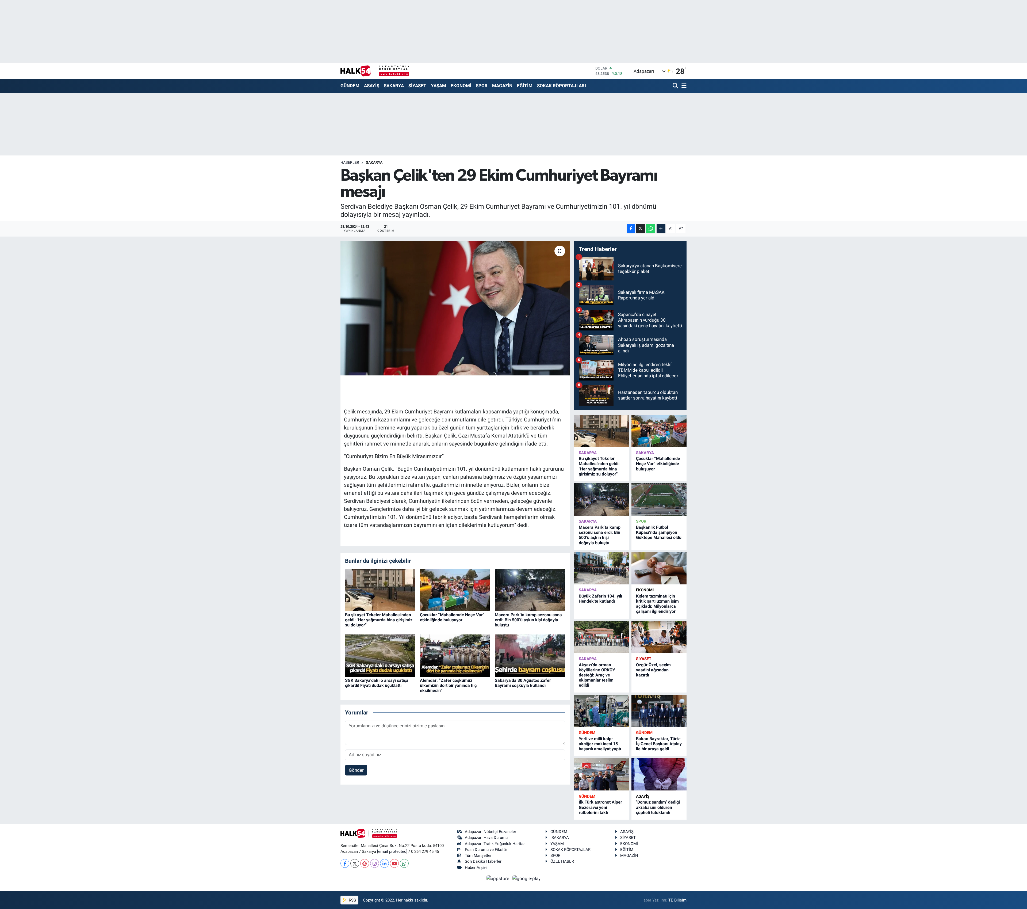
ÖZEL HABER (562, 861)
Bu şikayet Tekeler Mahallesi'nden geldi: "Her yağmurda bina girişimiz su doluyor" (378, 619)
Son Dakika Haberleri (484, 861)
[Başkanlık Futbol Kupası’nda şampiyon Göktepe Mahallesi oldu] (659, 499)
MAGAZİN (502, 85)
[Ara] (676, 86)
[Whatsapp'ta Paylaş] (650, 228)
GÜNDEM (349, 85)
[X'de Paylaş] (640, 228)
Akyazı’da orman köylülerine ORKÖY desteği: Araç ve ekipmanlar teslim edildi (597, 675)
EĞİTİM (524, 85)
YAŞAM (438, 85)
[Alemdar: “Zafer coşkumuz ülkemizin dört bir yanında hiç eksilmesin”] (455, 655)
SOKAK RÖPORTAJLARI (561, 85)
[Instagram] (374, 863)
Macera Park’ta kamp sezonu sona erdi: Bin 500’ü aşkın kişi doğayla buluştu (528, 619)
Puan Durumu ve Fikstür (486, 849)
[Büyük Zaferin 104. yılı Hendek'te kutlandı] (601, 568)
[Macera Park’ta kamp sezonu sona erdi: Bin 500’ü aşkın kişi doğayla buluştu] (530, 589)
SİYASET (417, 85)
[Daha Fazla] (661, 228)
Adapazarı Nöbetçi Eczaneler (490, 831)
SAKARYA (394, 85)
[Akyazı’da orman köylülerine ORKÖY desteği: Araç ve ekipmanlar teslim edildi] (601, 637)
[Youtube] (394, 863)
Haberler (349, 162)
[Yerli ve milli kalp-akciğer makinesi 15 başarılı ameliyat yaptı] (601, 711)
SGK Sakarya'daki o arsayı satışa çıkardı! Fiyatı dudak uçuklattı (376, 683)
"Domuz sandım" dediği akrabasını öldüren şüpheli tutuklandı (658, 807)
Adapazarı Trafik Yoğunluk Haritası (496, 843)
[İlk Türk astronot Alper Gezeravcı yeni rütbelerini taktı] (601, 774)
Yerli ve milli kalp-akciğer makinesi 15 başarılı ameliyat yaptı (600, 743)
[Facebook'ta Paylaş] (631, 228)
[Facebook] (344, 863)
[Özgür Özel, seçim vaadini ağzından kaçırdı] (659, 637)
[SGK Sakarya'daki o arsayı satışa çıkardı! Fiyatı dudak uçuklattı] (380, 655)
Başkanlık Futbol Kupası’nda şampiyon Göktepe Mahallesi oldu (658, 532)
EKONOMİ (461, 85)
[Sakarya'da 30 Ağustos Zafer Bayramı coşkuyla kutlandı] (530, 655)
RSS (352, 900)
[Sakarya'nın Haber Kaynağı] (374, 71)
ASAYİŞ (371, 85)
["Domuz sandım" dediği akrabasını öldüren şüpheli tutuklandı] (659, 774)
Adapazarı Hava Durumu (486, 837)
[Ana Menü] (683, 86)
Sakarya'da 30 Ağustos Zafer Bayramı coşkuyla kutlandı (523, 683)
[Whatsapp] (404, 863)
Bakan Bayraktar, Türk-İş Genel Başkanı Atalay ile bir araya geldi (659, 743)
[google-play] (526, 878)
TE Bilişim (677, 900)
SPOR (482, 85)
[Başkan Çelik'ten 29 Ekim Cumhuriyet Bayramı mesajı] (455, 308)
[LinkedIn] (384, 863)
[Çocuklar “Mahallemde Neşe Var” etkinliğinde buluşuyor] (455, 589)
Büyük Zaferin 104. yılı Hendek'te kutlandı (600, 599)
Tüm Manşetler (478, 855)
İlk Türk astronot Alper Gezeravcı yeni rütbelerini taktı (600, 807)
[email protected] (392, 851)
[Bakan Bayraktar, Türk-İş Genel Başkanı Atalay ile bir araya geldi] (659, 711)
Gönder (356, 770)
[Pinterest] (364, 863)
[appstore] (498, 878)
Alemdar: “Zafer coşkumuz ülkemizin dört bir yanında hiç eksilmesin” (448, 685)
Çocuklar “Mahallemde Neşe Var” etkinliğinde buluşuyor (452, 617)
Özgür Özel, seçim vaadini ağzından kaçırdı (653, 670)
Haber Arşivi (476, 867)
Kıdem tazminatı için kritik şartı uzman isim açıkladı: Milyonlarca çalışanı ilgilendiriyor (657, 604)
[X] (354, 863)
